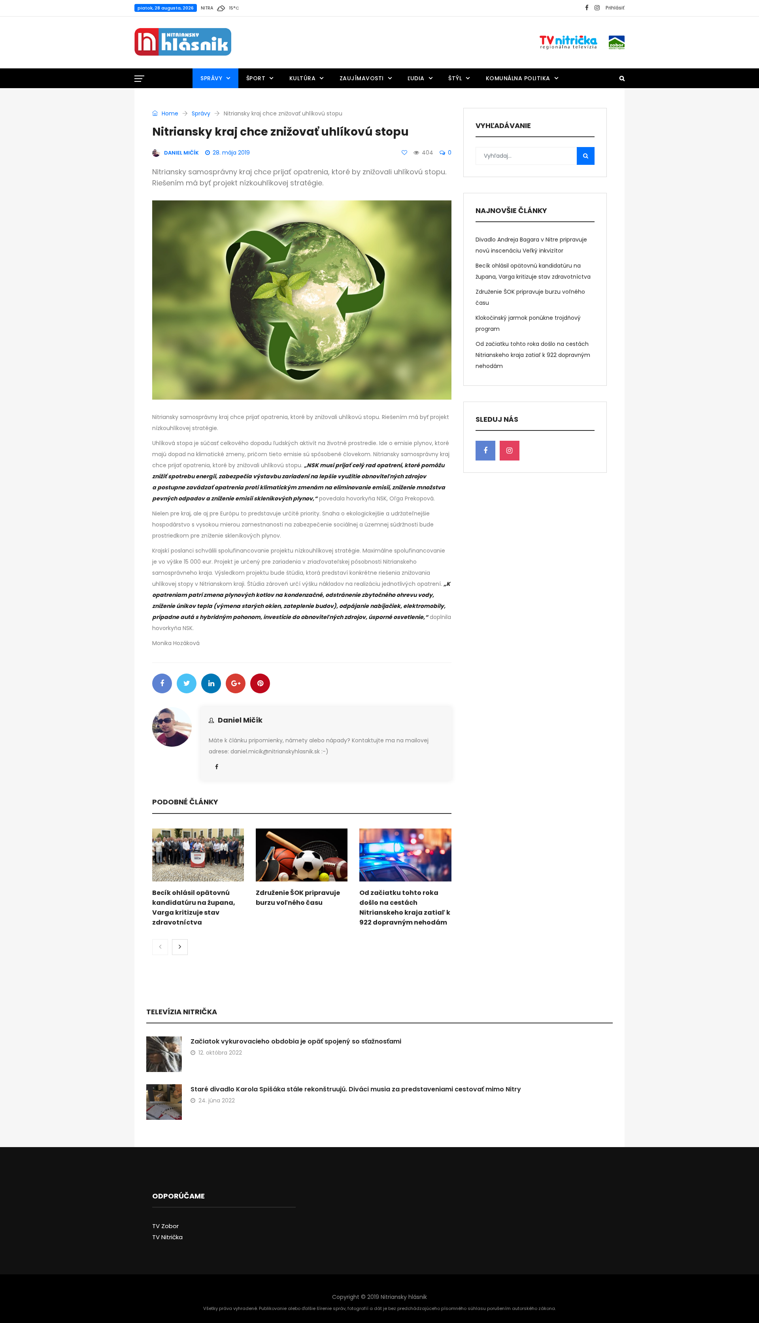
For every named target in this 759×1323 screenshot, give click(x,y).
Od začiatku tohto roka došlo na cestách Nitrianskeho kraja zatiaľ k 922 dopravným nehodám (533, 355)
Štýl (455, 78)
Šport (256, 78)
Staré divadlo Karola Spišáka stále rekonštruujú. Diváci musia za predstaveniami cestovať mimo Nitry (356, 1089)
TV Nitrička (167, 1237)
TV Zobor (165, 1226)
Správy (211, 78)
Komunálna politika (518, 78)
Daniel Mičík (240, 720)
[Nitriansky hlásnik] (182, 42)
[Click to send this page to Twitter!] (186, 683)
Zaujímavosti (362, 78)
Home (169, 113)
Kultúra (302, 78)
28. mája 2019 (231, 153)
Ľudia (416, 78)
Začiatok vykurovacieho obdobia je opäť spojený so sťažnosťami (296, 1041)
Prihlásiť (615, 7)
